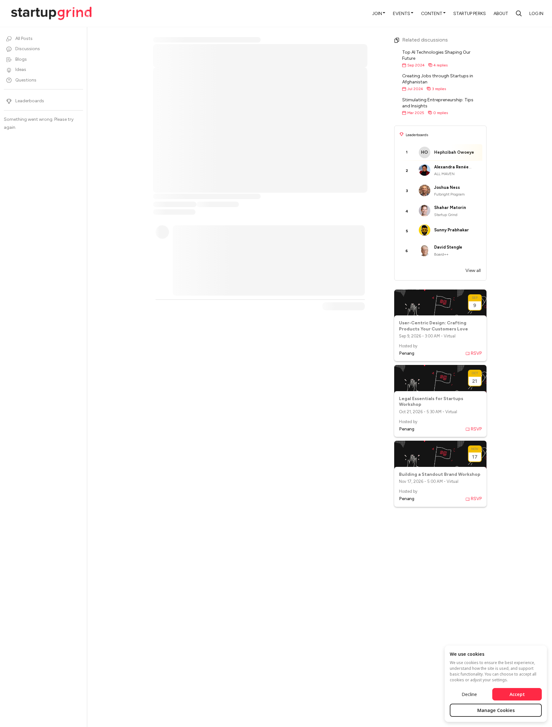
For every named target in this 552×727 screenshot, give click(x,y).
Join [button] (377, 13)
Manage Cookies (496, 710)
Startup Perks (469, 13)
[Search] (518, 13)
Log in (536, 13)
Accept (517, 694)
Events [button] (401, 13)
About (501, 13)
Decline (469, 694)
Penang (406, 353)
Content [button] (431, 13)
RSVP (476, 353)
